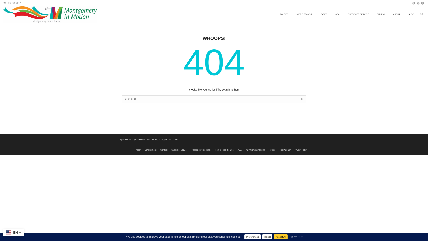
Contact (163, 150)
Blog (411, 14)
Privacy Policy (301, 150)
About (396, 14)
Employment (150, 150)
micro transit (304, 14)
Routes (284, 14)
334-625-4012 (14, 3)
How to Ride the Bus (224, 150)
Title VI (381, 14)
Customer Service (358, 14)
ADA (337, 14)
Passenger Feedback (201, 150)
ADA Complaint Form (255, 150)
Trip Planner (285, 150)
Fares (323, 14)
